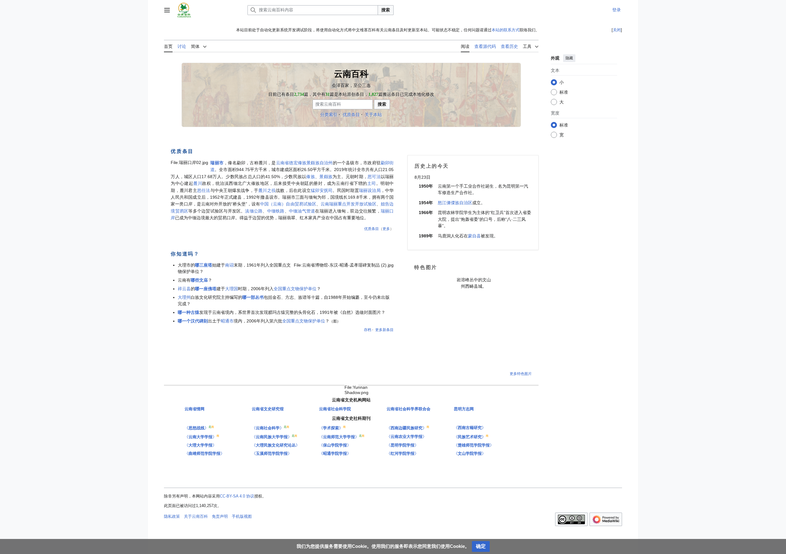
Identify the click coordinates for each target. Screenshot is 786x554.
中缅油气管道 (302, 211)
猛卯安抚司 (322, 190)
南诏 (229, 265)
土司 (371, 183)
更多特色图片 (521, 374)
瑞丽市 (217, 162)
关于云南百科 (196, 516)
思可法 (374, 176)
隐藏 (569, 58)
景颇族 (326, 176)
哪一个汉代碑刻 (193, 320)
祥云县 (184, 288)
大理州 (184, 297)
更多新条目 (384, 330)
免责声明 (220, 516)
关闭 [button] (617, 30)
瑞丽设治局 (370, 190)
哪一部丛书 (253, 297)
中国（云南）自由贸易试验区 (288, 203)
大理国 (231, 288)
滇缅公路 (254, 211)
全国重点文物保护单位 (295, 288)
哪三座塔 (203, 265)
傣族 (310, 176)
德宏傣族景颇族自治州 (311, 162)
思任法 (203, 190)
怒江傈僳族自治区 (455, 203)
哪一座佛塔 (205, 288)
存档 (367, 330)
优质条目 (351, 114)
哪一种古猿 (188, 312)
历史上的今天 (431, 166)
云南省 (282, 162)
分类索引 (328, 114)
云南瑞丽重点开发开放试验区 (349, 203)
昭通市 (227, 320)
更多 (386, 229)
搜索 (385, 9)
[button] (167, 10)
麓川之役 (267, 190)
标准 (563, 92)
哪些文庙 (199, 280)
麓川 (197, 183)
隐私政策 (172, 516)
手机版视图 (242, 516)
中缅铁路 (276, 211)
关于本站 (373, 114)
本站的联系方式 (505, 30)
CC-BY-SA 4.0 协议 (237, 496)
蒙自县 (474, 236)
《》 (196, 428)
